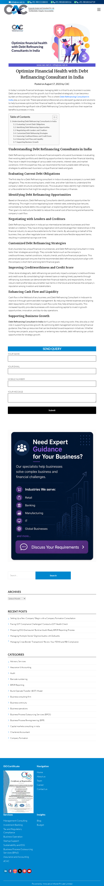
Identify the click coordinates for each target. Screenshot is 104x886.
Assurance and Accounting (16, 856)
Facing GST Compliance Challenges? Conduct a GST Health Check (39, 624)
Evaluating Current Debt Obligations (31, 124)
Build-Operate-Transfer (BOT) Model (26, 691)
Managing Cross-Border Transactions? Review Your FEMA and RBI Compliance (44, 642)
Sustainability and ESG (14, 845)
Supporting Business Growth (27, 142)
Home (40, 772)
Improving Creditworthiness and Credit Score (34, 136)
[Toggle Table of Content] (53, 117)
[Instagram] (15, 871)
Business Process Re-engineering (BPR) (27, 720)
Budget (40, 824)
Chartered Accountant (20, 732)
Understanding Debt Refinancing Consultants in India (34, 121)
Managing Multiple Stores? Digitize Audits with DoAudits (35, 636)
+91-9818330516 (63, 2)
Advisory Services (18, 661)
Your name (14, 354)
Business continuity (18, 702)
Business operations (18, 708)
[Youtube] (29, 871)
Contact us (42, 789)
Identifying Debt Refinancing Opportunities (33, 127)
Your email (14, 366)
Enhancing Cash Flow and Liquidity (30, 139)
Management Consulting (15, 820)
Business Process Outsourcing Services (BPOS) (30, 714)
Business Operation (12, 836)
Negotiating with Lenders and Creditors (32, 130)
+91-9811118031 (39, 2)
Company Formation (19, 738)
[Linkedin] (5, 871)
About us (41, 776)
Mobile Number (16, 379)
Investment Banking (13, 824)
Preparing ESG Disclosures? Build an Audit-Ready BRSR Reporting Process (42, 630)
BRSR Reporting (17, 685)
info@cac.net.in (18, 2)
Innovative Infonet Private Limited (57, 883)
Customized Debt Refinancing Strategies (32, 133)
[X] (20, 871)
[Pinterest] (24, 871)
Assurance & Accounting (20, 667)
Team (39, 780)
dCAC (6, 861)
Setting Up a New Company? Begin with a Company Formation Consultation (42, 618)
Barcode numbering (18, 679)
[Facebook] (10, 871)
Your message (15, 391)
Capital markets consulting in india (25, 726)
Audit (12, 673)
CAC (67, 84)
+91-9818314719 (86, 2)
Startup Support (11, 840)
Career (40, 784)
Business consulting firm (20, 696)
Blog (39, 820)
